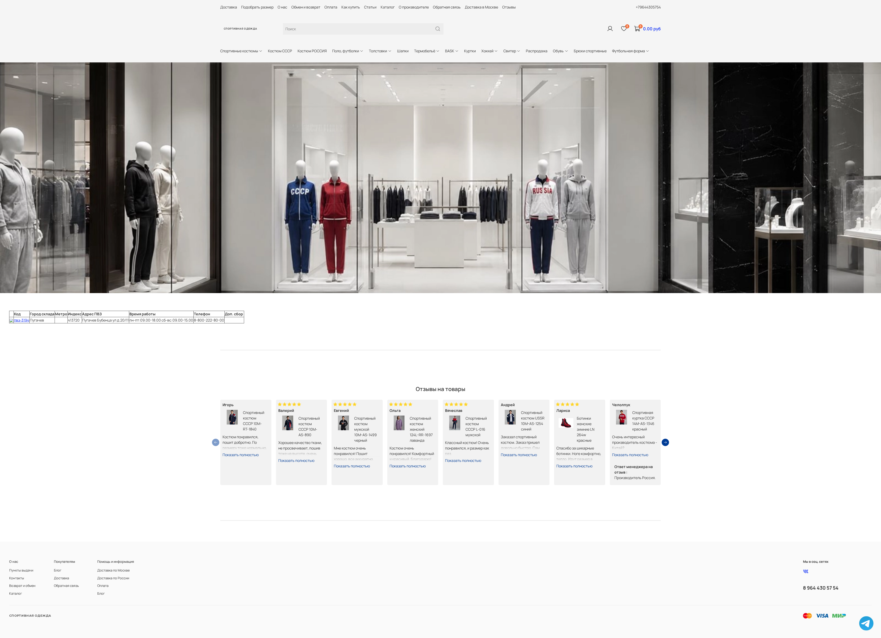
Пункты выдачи (21, 570)
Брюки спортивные (590, 50)
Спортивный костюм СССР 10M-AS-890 (309, 426)
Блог (57, 570)
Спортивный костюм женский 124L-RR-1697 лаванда (421, 429)
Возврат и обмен (22, 585)
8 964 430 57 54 (821, 588)
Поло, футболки (345, 50)
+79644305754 (648, 7)
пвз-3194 (21, 320)
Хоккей (487, 50)
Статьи (370, 7)
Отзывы (509, 7)
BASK (449, 50)
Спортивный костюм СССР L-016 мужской (476, 426)
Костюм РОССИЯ (312, 50)
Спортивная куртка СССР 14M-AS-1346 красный (643, 421)
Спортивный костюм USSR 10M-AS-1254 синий (532, 421)
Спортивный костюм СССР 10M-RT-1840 (253, 421)
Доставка (228, 7)
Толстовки (378, 50)
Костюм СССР (280, 50)
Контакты (16, 578)
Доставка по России (113, 578)
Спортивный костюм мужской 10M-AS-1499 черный (365, 429)
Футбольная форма (628, 50)
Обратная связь (447, 7)
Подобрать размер (257, 7)
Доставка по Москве (113, 570)
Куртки (470, 50)
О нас (282, 7)
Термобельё (424, 50)
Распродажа (536, 50)
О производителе (414, 7)
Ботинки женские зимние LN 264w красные (585, 429)
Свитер (509, 50)
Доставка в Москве (481, 7)
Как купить (350, 7)
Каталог (388, 7)
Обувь (558, 50)
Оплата (330, 7)
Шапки (403, 50)
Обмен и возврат (305, 7)
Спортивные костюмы (239, 50)
